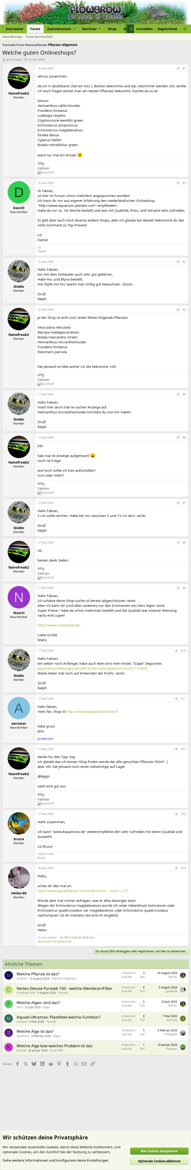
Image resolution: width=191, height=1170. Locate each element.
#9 (184, 588)
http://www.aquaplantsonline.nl (92, 711)
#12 (183, 749)
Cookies (52, 1147)
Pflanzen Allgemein (63, 978)
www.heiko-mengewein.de (55, 941)
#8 (184, 543)
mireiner (22, 1022)
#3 (184, 262)
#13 (183, 814)
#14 (183, 868)
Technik (63, 993)
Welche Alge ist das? (35, 1031)
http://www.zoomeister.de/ (59, 625)
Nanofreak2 (14, 59)
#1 (184, 68)
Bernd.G (172, 1020)
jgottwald (171, 991)
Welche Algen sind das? (38, 1002)
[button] (61, 29)
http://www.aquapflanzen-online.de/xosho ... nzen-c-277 (83, 890)
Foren (35, 28)
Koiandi (21, 1050)
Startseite (14, 28)
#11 (183, 699)
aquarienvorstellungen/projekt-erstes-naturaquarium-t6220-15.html (92, 668)
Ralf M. (172, 977)
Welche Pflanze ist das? (38, 974)
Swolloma (23, 1036)
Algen (46, 1007)
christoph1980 (26, 993)
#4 (184, 310)
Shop (112, 28)
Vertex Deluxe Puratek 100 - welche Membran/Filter (64, 988)
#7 (184, 503)
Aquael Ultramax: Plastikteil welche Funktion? (58, 1017)
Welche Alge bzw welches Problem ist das (54, 1045)
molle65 (22, 978)
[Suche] (185, 29)
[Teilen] (178, 68)
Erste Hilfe (56, 1050)
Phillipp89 (171, 1034)
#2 (184, 183)
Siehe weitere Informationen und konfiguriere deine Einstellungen (56, 1160)
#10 (183, 651)
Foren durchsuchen (39, 37)
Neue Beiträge (12, 37)
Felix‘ (20, 1007)
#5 (184, 394)
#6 (184, 437)
